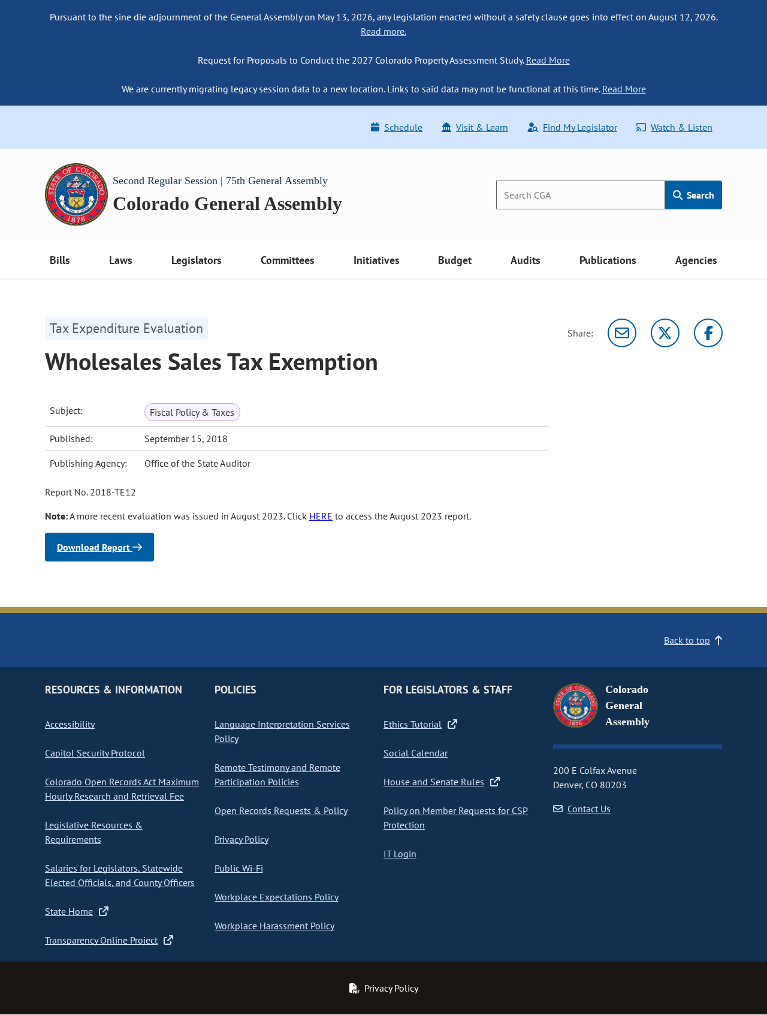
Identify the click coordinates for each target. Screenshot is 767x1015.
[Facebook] (708, 333)
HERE (321, 516)
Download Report (94, 547)
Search (699, 195)
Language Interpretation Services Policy (282, 731)
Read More (548, 60)
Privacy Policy (241, 839)
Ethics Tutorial (413, 724)
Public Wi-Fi (239, 868)
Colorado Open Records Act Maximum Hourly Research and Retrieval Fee (122, 789)
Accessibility (70, 724)
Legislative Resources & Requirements (94, 832)
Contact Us (589, 809)
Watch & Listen (681, 127)
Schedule (403, 127)
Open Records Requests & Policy (281, 810)
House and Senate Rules (434, 782)
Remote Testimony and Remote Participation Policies (277, 774)
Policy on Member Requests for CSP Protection (456, 817)
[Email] (622, 333)
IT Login (400, 854)
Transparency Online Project (101, 940)
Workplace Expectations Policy (277, 897)
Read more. (383, 31)
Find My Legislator (580, 127)
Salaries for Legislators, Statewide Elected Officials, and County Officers (120, 875)
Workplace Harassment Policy (274, 926)
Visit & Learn (482, 127)
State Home (69, 911)
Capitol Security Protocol (95, 753)
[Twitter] (665, 333)
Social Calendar (416, 753)
